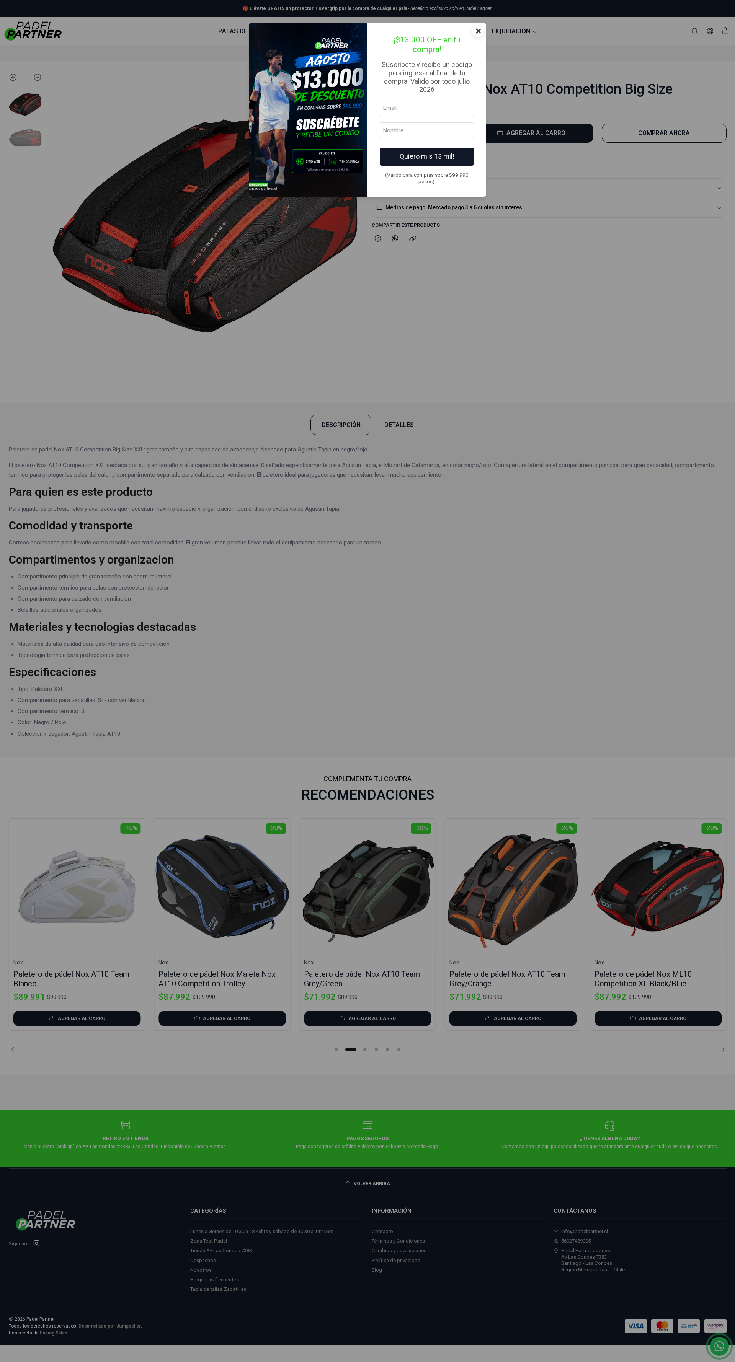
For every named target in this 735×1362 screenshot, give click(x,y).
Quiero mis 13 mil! (427, 156)
